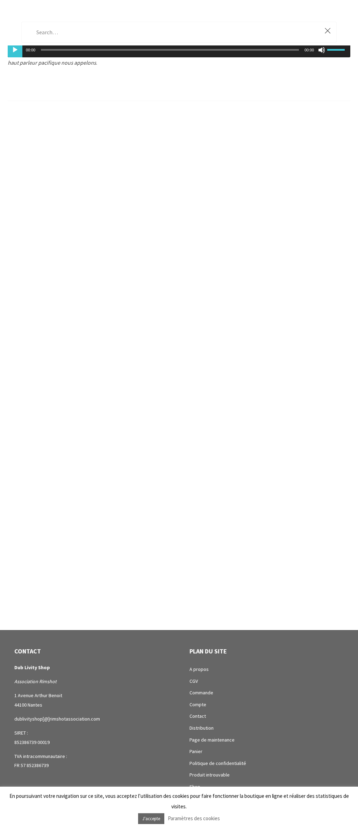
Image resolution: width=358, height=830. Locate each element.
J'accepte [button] (151, 819)
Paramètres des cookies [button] (194, 818)
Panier (195, 751)
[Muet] (321, 49)
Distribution (201, 728)
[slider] (337, 49)
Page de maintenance (212, 740)
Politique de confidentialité (217, 763)
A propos (199, 669)
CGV (193, 681)
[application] (179, 49)
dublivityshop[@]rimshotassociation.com (57, 719)
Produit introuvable (209, 775)
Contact (197, 716)
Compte (197, 704)
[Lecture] (15, 49)
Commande (201, 692)
